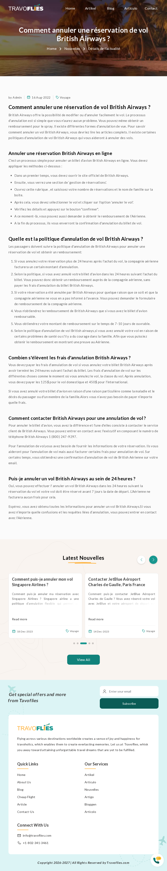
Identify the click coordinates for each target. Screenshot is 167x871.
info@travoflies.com (37, 835)
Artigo (89, 797)
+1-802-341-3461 (35, 843)
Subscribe (129, 703)
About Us (24, 782)
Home (70, 8)
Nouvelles (72, 48)
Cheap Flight (26, 797)
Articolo (90, 812)
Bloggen (91, 804)
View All (83, 659)
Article (22, 804)
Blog (111, 8)
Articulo (130, 8)
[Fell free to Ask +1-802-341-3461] (159, 862)
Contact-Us (25, 812)
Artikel (90, 8)
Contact (151, 8)
